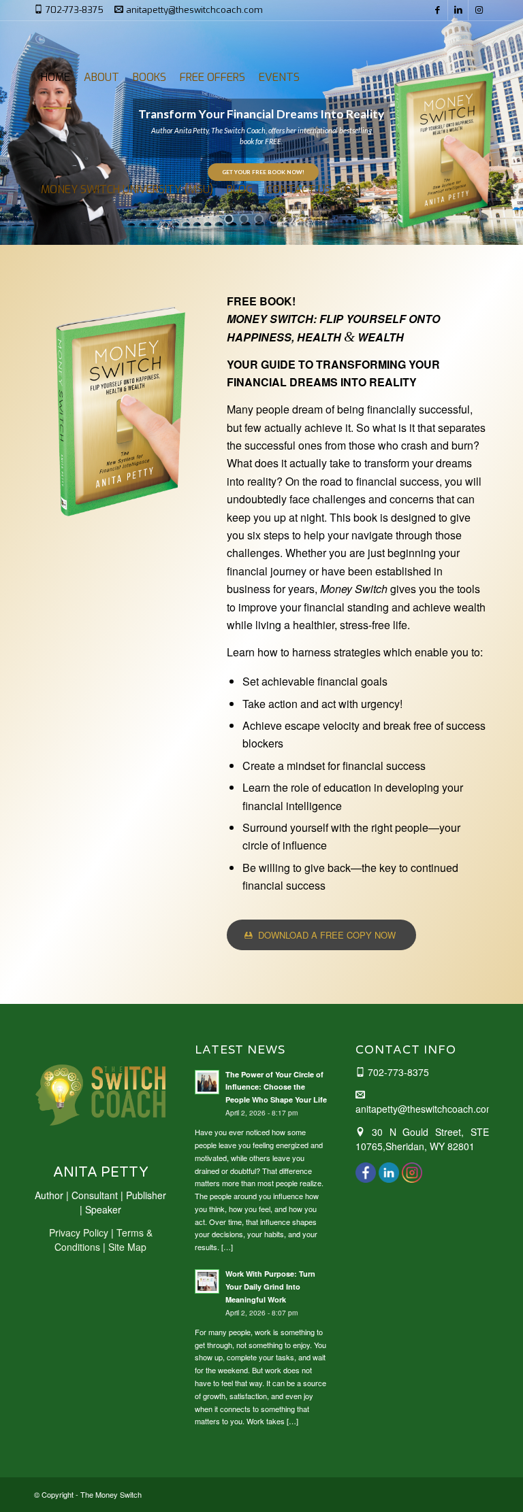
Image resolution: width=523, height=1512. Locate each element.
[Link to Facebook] (437, 10)
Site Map (127, 1247)
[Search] (349, 189)
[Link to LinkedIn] (458, 10)
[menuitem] (55, 77)
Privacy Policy (78, 1232)
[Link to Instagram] (479, 10)
